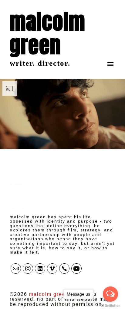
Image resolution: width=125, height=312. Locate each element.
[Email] (16, 268)
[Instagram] (28, 268)
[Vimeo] (52, 268)
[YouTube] (76, 268)
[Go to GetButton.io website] (110, 306)
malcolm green (17, 208)
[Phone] (64, 268)
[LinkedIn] (40, 268)
